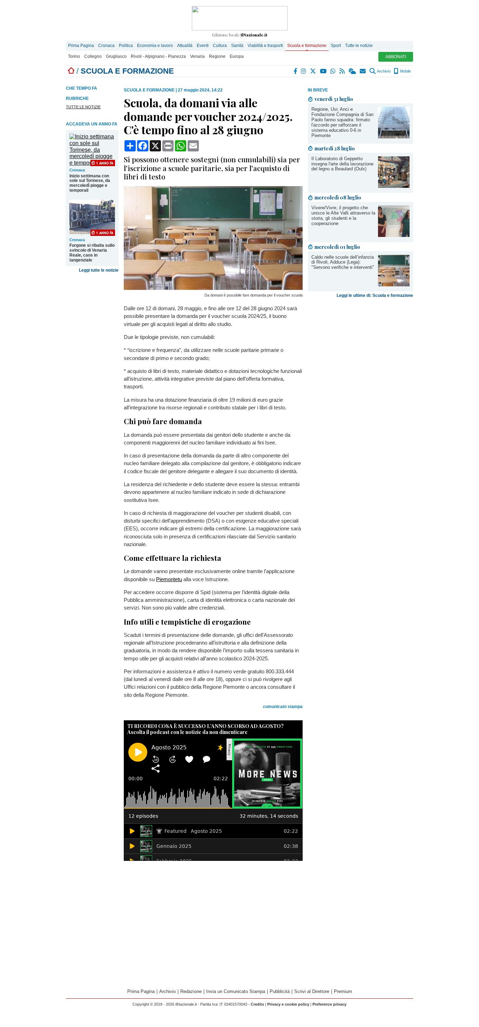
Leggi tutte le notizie (99, 270)
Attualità (185, 45)
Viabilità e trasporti (265, 45)
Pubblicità (280, 991)
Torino (74, 56)
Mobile (405, 71)
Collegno (93, 56)
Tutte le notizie (359, 45)
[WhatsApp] (333, 71)
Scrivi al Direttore (311, 991)
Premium (343, 991)
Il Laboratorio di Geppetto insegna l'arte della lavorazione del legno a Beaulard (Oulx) (342, 164)
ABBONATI (395, 56)
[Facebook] (296, 71)
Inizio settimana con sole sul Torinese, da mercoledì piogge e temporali (89, 183)
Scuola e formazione (306, 45)
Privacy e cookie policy (288, 1004)
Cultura (220, 45)
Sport (336, 45)
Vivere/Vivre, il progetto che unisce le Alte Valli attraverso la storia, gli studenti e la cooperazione (343, 215)
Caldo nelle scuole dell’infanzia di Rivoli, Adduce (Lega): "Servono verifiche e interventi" (342, 262)
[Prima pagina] (71, 71)
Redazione (191, 991)
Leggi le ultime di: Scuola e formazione (375, 295)
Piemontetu (169, 579)
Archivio (383, 71)
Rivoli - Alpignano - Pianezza (158, 56)
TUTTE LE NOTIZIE (83, 107)
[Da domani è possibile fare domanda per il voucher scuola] (213, 288)
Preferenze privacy (329, 1004)
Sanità (237, 45)
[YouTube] (323, 71)
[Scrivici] (363, 71)
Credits (257, 1004)
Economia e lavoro (155, 45)
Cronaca (106, 45)
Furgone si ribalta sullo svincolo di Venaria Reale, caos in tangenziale (92, 253)
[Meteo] (353, 71)
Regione (217, 56)
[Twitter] (313, 71)
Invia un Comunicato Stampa (235, 991)
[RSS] (342, 71)
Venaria (197, 56)
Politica (126, 45)
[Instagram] (304, 71)
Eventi (203, 45)
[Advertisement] (360, 356)
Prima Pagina (81, 45)
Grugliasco (116, 56)
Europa (237, 56)
